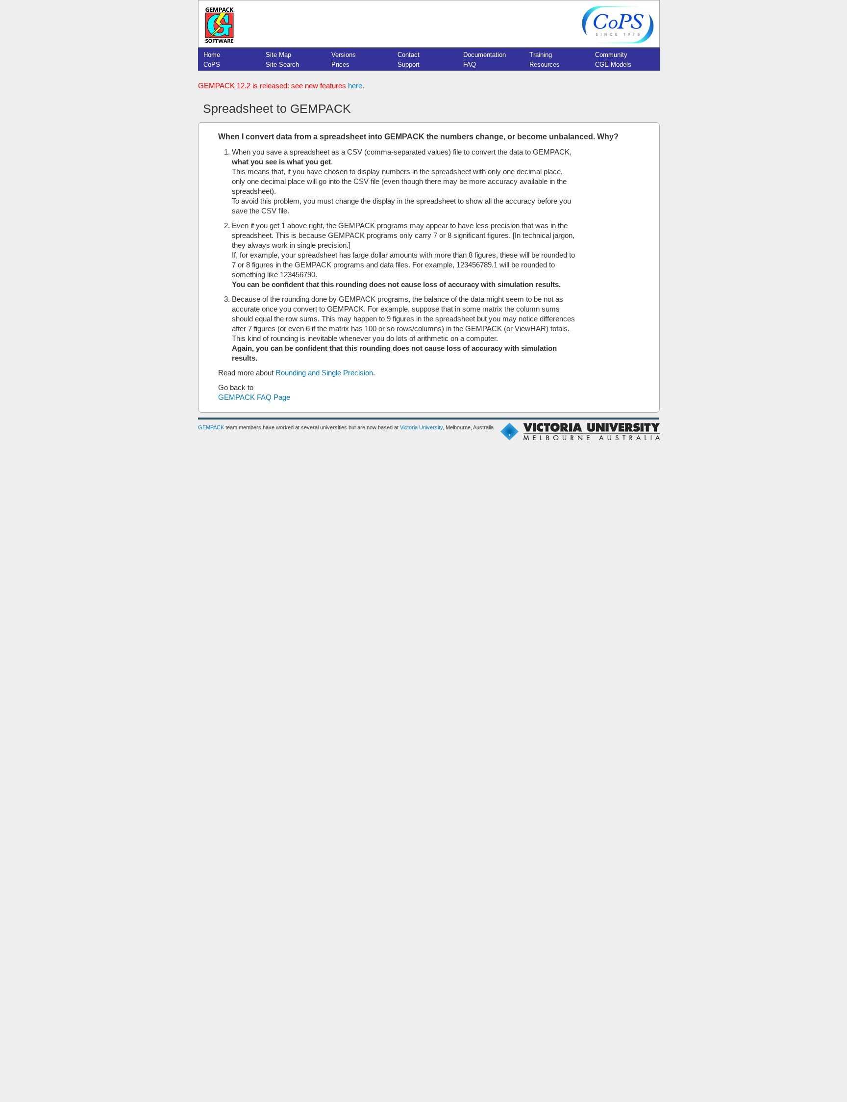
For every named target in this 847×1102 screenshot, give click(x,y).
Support (409, 64)
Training (540, 54)
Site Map (278, 54)
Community (611, 54)
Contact (409, 54)
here (355, 86)
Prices (340, 64)
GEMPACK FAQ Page (254, 397)
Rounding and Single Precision (324, 373)
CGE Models (613, 64)
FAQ (469, 64)
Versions (343, 54)
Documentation (484, 54)
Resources (544, 64)
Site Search (282, 64)
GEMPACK (211, 427)
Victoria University (421, 427)
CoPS (211, 64)
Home (211, 54)
